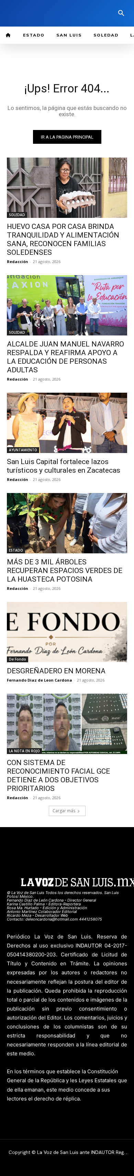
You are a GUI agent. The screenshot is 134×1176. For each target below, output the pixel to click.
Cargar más (64, 811)
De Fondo (17, 659)
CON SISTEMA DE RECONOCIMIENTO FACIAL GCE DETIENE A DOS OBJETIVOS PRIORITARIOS (58, 775)
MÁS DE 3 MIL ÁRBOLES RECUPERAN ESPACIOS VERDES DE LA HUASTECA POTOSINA (64, 570)
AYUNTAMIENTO (23, 450)
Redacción (17, 261)
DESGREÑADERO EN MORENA (56, 671)
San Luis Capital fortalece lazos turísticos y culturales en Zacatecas (63, 466)
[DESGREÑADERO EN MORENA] (67, 632)
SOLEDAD (17, 214)
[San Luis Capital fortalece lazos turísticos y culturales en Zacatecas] (67, 423)
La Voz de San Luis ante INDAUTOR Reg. (81, 1152)
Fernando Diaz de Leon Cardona (39, 680)
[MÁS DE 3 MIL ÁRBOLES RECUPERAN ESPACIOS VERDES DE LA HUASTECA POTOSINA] (67, 523)
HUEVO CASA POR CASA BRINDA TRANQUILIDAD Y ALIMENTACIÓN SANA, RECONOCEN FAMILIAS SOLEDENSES (63, 239)
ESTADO (16, 550)
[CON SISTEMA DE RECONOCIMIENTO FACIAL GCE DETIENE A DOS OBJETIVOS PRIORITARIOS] (67, 724)
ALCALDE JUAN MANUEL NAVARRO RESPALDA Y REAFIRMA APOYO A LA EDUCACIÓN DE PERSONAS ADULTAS (65, 357)
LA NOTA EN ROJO (24, 750)
